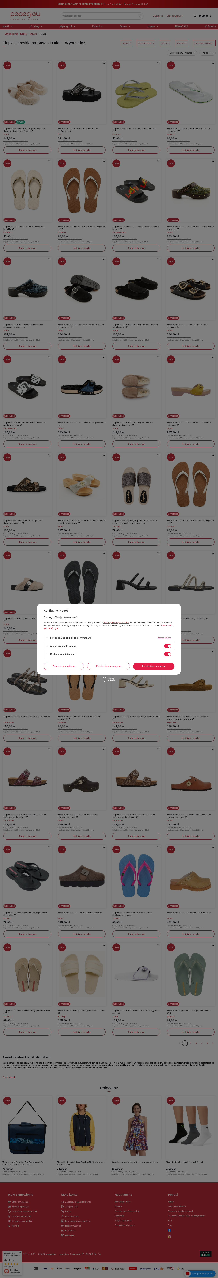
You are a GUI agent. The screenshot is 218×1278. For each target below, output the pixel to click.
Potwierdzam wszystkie (153, 666)
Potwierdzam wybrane (64, 666)
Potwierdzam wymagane (108, 666)
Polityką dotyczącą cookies (116, 622)
